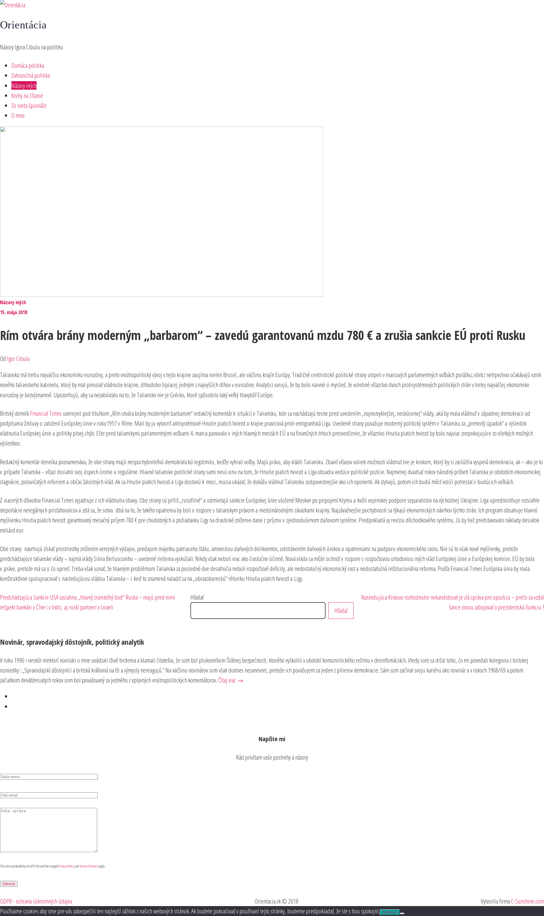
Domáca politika (27, 65)
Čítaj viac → (230, 680)
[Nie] (402, 913)
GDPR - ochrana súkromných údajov (36, 901)
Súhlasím (390, 912)
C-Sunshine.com (527, 901)
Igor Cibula (18, 358)
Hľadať (197, 597)
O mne (18, 115)
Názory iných (24, 85)
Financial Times (46, 413)
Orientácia (23, 25)
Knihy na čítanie (27, 95)
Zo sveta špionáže (28, 105)
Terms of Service (89, 866)
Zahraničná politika (30, 75)
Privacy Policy (66, 866)
